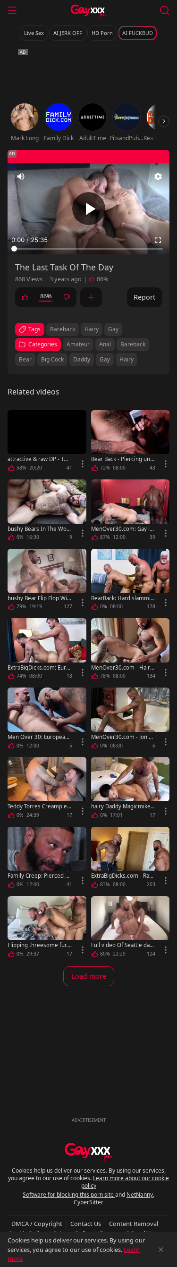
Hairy (126, 359)
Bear (25, 359)
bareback (62, 329)
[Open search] (164, 10)
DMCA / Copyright (36, 1223)
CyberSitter (88, 1202)
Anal (105, 344)
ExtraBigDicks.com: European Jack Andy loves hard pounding (39, 667)
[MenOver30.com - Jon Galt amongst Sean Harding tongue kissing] (130, 720)
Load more (88, 976)
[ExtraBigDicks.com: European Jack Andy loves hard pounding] (47, 650)
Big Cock (52, 359)
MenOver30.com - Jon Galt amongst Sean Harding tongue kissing (123, 737)
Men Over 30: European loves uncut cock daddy (39, 737)
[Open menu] (12, 10)
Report (144, 297)
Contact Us (85, 1223)
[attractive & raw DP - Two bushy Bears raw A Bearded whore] (47, 442)
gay (113, 329)
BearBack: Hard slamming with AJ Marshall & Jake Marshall (122, 598)
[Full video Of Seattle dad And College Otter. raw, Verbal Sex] (130, 928)
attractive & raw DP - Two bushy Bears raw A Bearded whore (39, 459)
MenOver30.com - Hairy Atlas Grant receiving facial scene (123, 667)
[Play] (88, 208)
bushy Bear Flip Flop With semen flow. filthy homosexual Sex (39, 598)
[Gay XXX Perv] (88, 11)
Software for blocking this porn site (69, 1195)
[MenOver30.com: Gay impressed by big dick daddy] (130, 511)
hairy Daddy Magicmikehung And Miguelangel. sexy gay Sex (122, 806)
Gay (105, 359)
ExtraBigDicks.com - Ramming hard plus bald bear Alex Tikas (123, 876)
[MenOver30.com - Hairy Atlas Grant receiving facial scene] (130, 650)
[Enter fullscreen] (158, 240)
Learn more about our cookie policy (125, 1182)
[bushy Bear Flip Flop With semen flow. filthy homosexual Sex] (47, 581)
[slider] (88, 248)
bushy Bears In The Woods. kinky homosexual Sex (39, 529)
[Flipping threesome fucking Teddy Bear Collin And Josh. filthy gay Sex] (47, 928)
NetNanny (139, 1195)
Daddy (81, 359)
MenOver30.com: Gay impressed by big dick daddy (123, 529)
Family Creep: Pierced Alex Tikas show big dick (39, 876)
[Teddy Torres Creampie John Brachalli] (47, 789)
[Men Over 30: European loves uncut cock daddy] (47, 720)
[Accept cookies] (160, 1249)
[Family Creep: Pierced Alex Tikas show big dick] (47, 859)
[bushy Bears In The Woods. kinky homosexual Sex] (47, 511)
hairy (91, 329)
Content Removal (133, 1223)
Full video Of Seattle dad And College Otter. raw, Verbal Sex (122, 945)
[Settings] (158, 176)
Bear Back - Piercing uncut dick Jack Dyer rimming (122, 459)
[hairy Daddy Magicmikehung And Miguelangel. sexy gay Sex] (130, 789)
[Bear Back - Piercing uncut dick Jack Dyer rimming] (130, 442)
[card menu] (82, 464)
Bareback (132, 344)
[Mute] (20, 176)
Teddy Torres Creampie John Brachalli (39, 806)
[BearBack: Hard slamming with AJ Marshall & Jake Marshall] (130, 581)
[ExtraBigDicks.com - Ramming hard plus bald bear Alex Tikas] (130, 859)
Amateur (78, 344)
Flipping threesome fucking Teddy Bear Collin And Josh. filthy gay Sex (40, 945)
